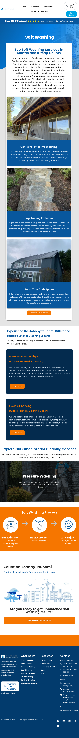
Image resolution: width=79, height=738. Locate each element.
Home (25, 7)
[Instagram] (69, 721)
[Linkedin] (63, 721)
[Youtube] (58, 726)
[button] (2, 481)
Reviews (44, 11)
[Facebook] (58, 721)
